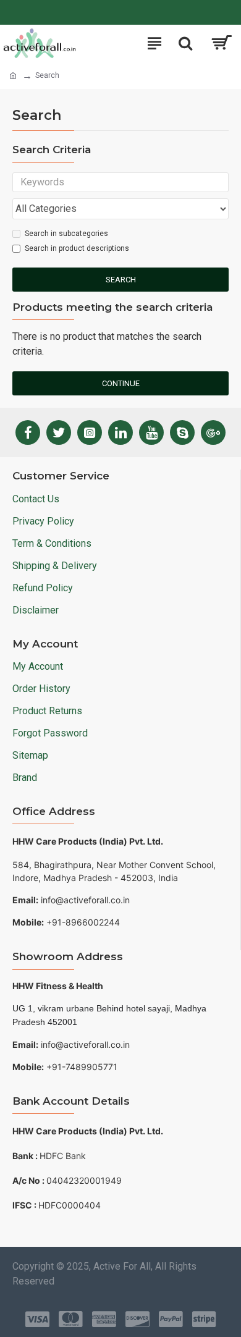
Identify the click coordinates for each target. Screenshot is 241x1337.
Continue (121, 383)
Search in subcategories (66, 233)
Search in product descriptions (77, 248)
